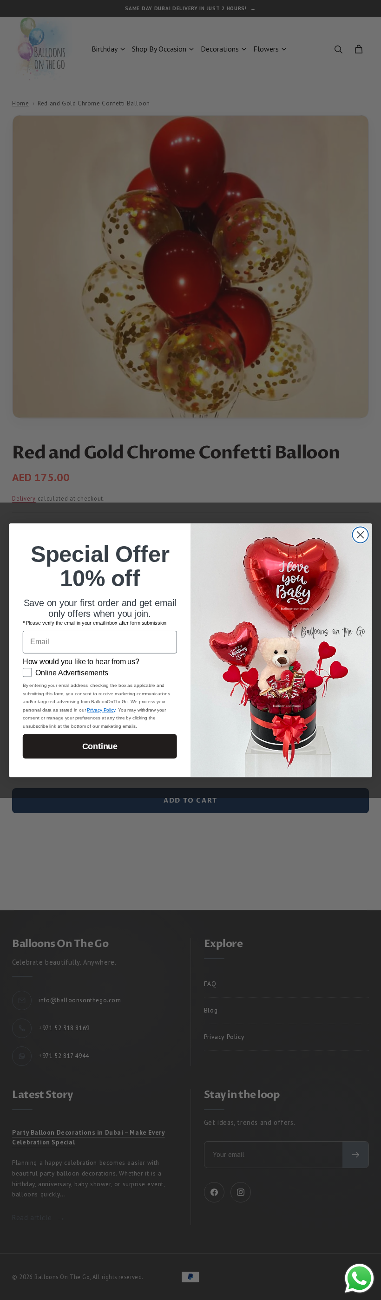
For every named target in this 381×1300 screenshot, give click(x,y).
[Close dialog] (360, 534)
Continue (100, 746)
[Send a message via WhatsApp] (359, 1278)
